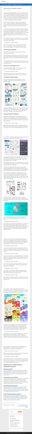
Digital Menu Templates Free (14, 426)
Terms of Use (20, 4)
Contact (6, 4)
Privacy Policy (14, 4)
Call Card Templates (13, 418)
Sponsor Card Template (13, 424)
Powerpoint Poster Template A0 (11, 377)
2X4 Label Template (8, 369)
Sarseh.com (4, 1)
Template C (16, 402)
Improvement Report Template (10, 385)
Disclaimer (9, 4)
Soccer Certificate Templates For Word (12, 393)
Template (13, 402)
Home (3, 4)
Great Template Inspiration (7, 402)
